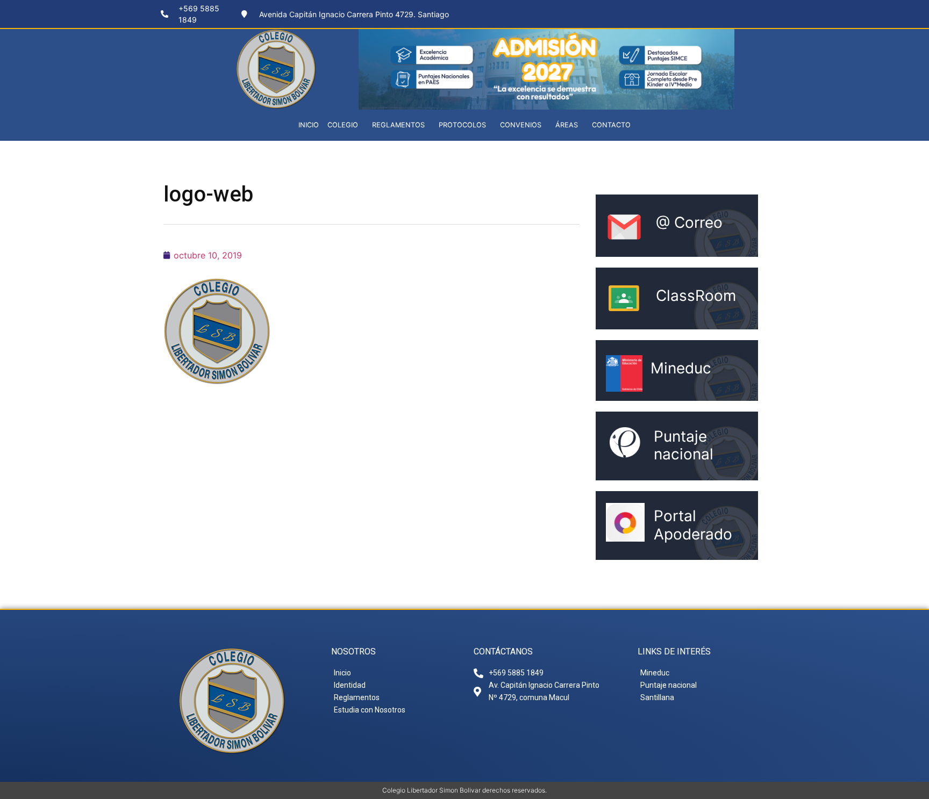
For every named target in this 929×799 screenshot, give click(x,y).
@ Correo (689, 222)
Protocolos (462, 125)
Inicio (308, 125)
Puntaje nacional (683, 445)
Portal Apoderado (693, 525)
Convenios (520, 125)
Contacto (611, 125)
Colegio (342, 125)
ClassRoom (696, 295)
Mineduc (681, 368)
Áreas (566, 125)
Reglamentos (398, 125)
